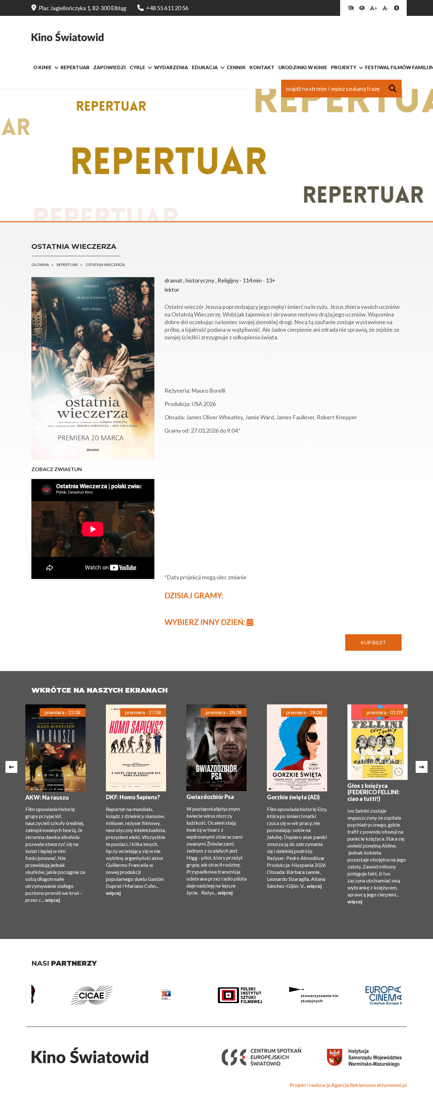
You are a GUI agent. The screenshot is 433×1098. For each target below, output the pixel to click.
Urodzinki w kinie (302, 67)
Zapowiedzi (109, 67)
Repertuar (75, 67)
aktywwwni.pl (392, 1085)
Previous (11, 767)
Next (421, 767)
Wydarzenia (171, 67)
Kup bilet (373, 642)
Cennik (236, 67)
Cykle (137, 67)
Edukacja (205, 67)
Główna (40, 264)
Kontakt (262, 67)
